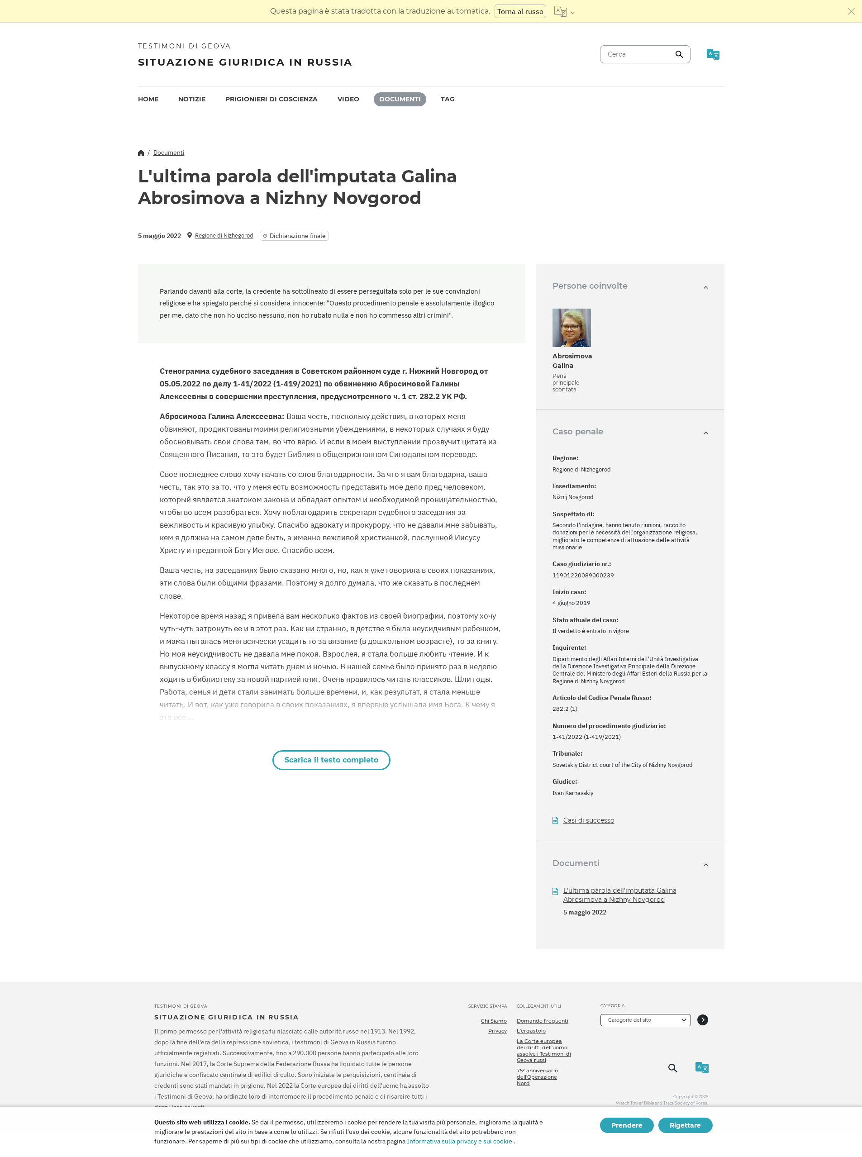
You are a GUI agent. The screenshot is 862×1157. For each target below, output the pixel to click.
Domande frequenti (542, 1021)
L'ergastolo (531, 1031)
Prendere (627, 1125)
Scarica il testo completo (331, 760)
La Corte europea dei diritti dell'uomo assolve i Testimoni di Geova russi (544, 1051)
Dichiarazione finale (298, 236)
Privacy (497, 1031)
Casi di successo (588, 820)
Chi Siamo (494, 1021)
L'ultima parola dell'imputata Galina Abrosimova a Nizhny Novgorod (619, 895)
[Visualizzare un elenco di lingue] (564, 11)
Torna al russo (520, 11)
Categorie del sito (629, 1020)
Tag (448, 99)
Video (348, 99)
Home (148, 99)
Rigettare (685, 1125)
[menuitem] (148, 99)
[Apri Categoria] (702, 1020)
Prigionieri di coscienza (271, 99)
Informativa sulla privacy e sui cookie (459, 1141)
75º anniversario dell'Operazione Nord (537, 1077)
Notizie (191, 99)
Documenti (400, 99)
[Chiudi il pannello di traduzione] (851, 11)
